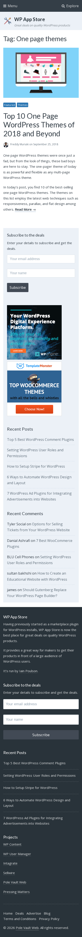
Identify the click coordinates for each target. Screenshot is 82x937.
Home (8, 913)
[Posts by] (6, 144)
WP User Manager (17, 854)
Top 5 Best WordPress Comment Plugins (40, 439)
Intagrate (10, 863)
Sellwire (9, 873)
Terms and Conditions (19, 919)
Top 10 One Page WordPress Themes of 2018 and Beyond (39, 124)
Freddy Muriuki (19, 144)
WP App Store (29, 19)
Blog (47, 913)
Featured (9, 105)
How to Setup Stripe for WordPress (36, 466)
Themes (22, 105)
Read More (23, 209)
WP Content (12, 844)
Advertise (33, 913)
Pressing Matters (16, 892)
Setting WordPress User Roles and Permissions (39, 775)
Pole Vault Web (14, 882)
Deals (19, 913)
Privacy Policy (49, 919)
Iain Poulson (28, 671)
